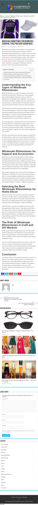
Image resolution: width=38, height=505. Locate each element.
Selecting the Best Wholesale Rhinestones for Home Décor (17, 76)
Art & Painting (4, 444)
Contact (13, 497)
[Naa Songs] (19, 6)
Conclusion (6, 79)
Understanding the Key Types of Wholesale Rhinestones (17, 72)
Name (4, 414)
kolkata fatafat (29, 501)
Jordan (4, 46)
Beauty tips (4, 449)
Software (3, 482)
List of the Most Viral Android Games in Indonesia (26, 303)
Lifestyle (3, 477)
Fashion (7, 16)
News (2, 479)
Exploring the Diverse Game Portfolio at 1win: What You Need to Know (13, 298)
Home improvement (6, 474)
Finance (3, 460)
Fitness (3, 463)
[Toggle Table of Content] (30, 70)
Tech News (4, 487)
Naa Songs (18, 497)
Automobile (4, 447)
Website (4, 425)
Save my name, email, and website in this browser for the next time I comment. (18, 431)
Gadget (3, 468)
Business (3, 452)
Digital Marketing (5, 455)
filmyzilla (25, 497)
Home (3, 16)
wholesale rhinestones (7, 59)
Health (2, 471)
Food (2, 466)
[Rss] (19, 499)
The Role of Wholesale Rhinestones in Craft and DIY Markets (18, 77)
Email (3, 420)
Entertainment (4, 458)
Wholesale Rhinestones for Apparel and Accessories (16, 74)
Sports (2, 485)
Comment (5, 399)
